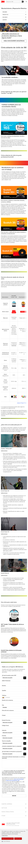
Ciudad (3, 715)
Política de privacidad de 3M (12, 780)
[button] (6, 841)
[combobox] (3, 698)
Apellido (4, 690)
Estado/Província (6, 720)
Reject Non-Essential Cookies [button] (8, 838)
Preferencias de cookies (10, 824)
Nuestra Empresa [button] (7, 804)
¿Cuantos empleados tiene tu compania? (12, 746)
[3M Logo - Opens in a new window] (3, 2)
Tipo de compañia (6, 741)
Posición (4, 735)
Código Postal (5, 725)
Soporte (5, 19)
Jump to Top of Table (22, 403)
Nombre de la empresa (7, 700)
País (3, 705)
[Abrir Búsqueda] (26, 1)
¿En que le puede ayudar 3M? (9, 675)
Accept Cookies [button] (18, 838)
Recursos (5, 17)
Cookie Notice (5, 835)
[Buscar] (23, 2)
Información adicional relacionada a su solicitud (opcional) (13, 757)
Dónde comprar (13, 312)
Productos (5, 14)
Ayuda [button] (3, 815)
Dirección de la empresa (8, 710)
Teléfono (4, 695)
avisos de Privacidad (18, 779)
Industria (4, 730)
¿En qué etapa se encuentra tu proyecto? (12, 751)
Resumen (5, 12)
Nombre (4, 685)
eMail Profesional (6, 680)
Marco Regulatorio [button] (8, 811)
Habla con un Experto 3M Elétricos (14, 40)
